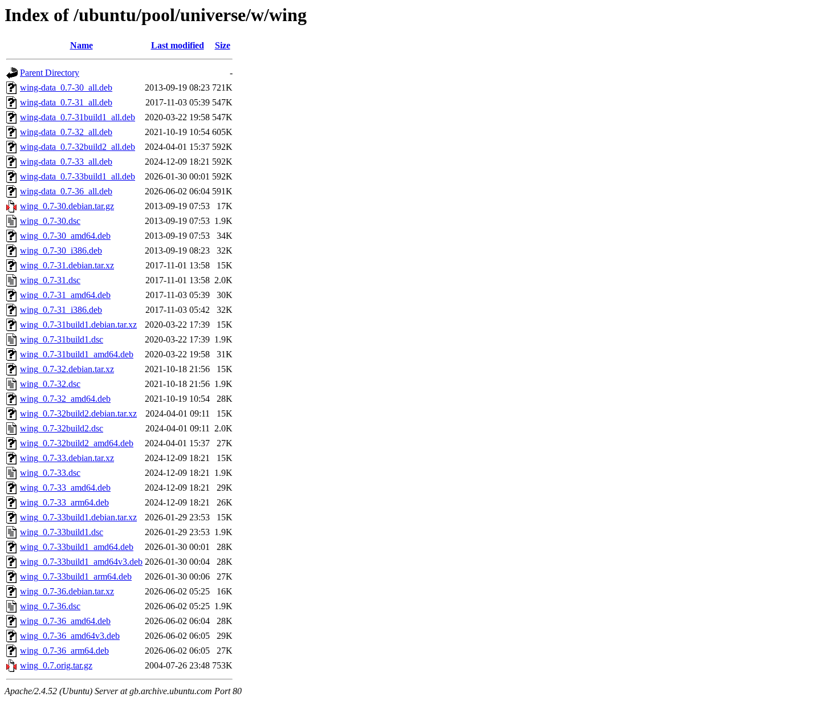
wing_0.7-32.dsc (50, 384)
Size (222, 45)
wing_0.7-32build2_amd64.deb (76, 443)
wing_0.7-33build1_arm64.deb (76, 576)
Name (81, 45)
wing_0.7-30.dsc (50, 221)
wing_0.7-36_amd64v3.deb (70, 636)
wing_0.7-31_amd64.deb (65, 295)
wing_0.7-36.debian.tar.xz (67, 591)
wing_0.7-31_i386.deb (61, 310)
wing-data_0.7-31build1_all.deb (77, 117)
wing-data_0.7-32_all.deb (66, 132)
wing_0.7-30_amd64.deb (65, 236)
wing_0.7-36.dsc (50, 606)
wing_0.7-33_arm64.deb (64, 502)
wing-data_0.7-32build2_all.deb (77, 147)
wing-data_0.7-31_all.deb (66, 102)
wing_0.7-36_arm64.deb (64, 650)
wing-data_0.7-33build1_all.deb (77, 176)
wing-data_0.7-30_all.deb (66, 87)
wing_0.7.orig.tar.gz (56, 665)
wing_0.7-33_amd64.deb (65, 487)
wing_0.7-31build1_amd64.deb (76, 354)
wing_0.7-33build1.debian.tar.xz (78, 517)
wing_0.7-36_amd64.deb (65, 621)
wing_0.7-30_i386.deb (61, 250)
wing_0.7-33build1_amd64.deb (76, 547)
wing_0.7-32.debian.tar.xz (67, 369)
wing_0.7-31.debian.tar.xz (67, 265)
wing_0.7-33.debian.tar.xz (67, 458)
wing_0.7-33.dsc (50, 473)
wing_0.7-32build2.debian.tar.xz (78, 413)
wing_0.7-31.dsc (50, 280)
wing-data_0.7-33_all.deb (66, 161)
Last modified (177, 45)
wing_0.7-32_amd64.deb (65, 399)
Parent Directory (49, 73)
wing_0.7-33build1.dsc (61, 532)
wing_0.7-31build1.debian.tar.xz (78, 324)
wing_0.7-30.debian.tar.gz (67, 206)
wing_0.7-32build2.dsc (61, 428)
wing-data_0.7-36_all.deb (66, 191)
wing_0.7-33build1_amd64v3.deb (81, 561)
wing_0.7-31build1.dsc (61, 339)
